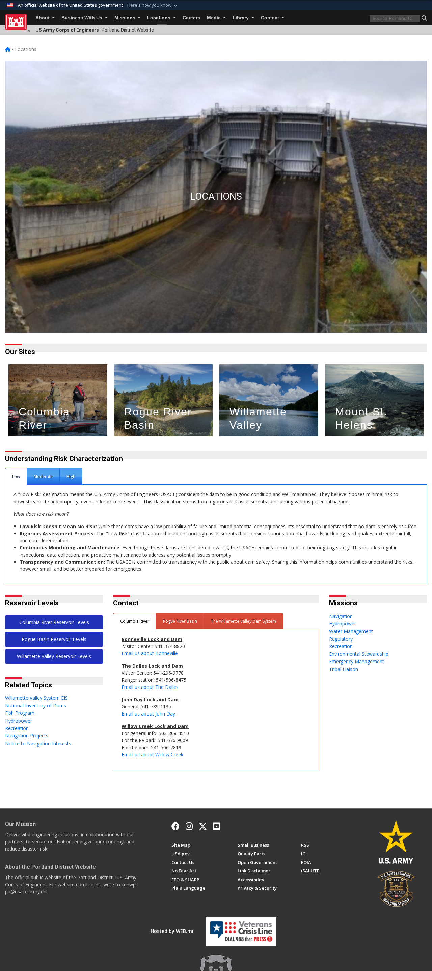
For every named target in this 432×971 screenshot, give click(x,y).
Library (241, 17)
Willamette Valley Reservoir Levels (54, 656)
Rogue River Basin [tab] (180, 621)
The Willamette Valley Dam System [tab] (243, 621)
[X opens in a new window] (203, 826)
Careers (191, 17)
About (43, 17)
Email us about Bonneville (150, 653)
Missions (125, 17)
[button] (153, 5)
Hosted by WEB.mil (173, 931)
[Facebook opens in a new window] (175, 826)
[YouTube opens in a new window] (216, 826)
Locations (159, 17)
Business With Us (82, 17)
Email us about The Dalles (150, 687)
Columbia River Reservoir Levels (54, 622)
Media (214, 17)
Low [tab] (16, 476)
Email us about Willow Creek (152, 754)
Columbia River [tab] (134, 621)
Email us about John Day (149, 713)
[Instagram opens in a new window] (189, 826)
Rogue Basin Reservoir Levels (54, 639)
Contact (270, 17)
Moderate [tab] (43, 476)
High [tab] (70, 476)
